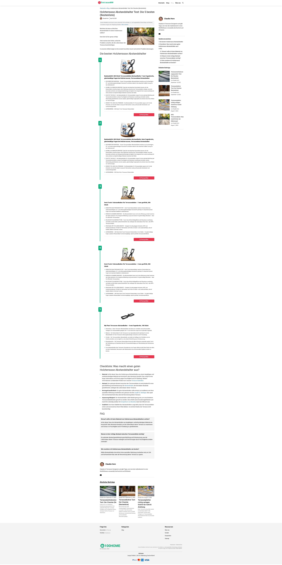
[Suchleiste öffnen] (182, 3)
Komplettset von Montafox (128, 402)
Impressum (172, 544)
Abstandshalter (129, 385)
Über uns (178, 3)
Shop (167, 3)
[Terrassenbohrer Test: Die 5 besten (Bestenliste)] (127, 495)
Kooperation (168, 535)
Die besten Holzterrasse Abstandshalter (171, 41)
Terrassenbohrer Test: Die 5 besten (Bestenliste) (127, 502)
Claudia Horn (110, 464)
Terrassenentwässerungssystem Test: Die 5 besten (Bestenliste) (112, 501)
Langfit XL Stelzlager (140, 392)
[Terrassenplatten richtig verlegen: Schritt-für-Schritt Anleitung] (146, 495)
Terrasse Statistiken (137, 380)
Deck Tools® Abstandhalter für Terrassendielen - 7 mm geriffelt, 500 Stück (127, 204)
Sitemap (167, 538)
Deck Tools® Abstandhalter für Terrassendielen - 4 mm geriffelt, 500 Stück (127, 265)
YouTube (102, 533)
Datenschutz (179, 544)
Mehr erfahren (124, 24)
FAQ (160, 48)
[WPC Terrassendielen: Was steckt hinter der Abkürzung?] (164, 119)
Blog (172, 3)
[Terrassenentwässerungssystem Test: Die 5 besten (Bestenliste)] (108, 495)
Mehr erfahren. (179, 548)
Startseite (161, 3)
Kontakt (167, 533)
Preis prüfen (145, 114)
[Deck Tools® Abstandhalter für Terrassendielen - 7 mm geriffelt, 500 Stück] (127, 193)
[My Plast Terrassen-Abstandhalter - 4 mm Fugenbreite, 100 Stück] (127, 316)
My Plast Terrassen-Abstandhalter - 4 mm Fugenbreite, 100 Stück (126, 325)
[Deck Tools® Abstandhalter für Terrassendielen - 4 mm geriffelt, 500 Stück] (127, 254)
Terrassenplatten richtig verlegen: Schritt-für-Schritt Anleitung (145, 503)
